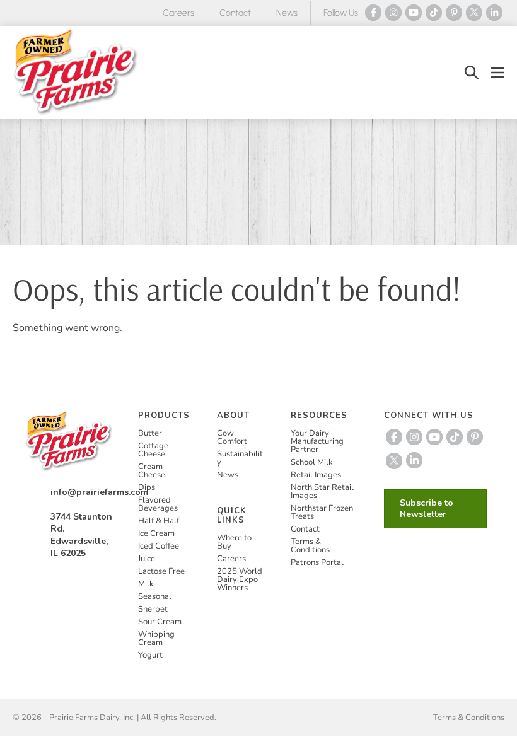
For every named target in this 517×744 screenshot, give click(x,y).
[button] (472, 73)
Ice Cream (156, 533)
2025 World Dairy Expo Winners (239, 579)
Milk (146, 584)
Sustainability (240, 458)
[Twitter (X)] (474, 12)
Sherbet (153, 609)
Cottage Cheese (153, 450)
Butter (150, 433)
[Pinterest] (454, 12)
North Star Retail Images (322, 491)
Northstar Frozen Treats (322, 512)
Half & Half (158, 520)
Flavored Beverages (158, 504)
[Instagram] (393, 12)
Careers (178, 13)
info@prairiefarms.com (99, 492)
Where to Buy (234, 542)
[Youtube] (413, 12)
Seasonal (154, 596)
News (287, 13)
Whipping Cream (156, 638)
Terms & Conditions (310, 545)
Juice (146, 558)
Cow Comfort (232, 437)
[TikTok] (434, 12)
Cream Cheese (151, 470)
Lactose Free (161, 571)
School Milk (312, 462)
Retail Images (316, 474)
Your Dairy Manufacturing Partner (317, 441)
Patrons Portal (317, 562)
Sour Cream (160, 621)
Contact (235, 13)
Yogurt (150, 655)
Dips (146, 487)
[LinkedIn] (494, 12)
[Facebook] (373, 12)
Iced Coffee (158, 546)
